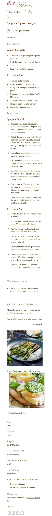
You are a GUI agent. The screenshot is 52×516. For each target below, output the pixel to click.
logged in (21, 319)
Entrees (10, 426)
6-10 (9, 464)
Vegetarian (11, 473)
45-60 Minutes (13, 454)
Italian (9, 435)
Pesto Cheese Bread (17, 413)
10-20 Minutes (13, 445)
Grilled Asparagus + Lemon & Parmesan (23, 371)
